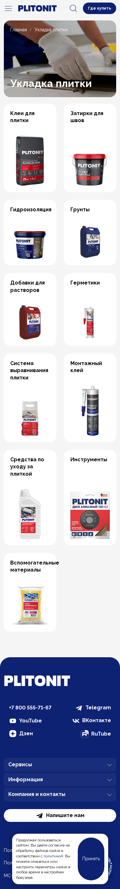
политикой (53, 856)
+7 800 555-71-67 (30, 708)
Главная (18, 29)
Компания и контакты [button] (36, 794)
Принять (91, 858)
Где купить (99, 8)
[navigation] (8, 8)
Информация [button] (25, 779)
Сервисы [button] (20, 764)
